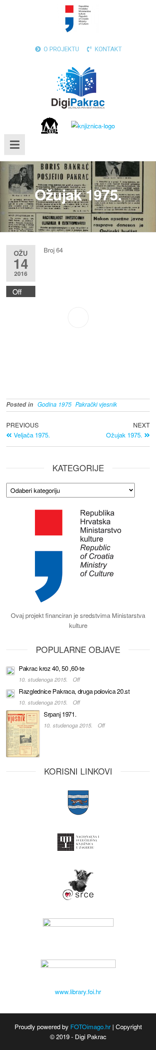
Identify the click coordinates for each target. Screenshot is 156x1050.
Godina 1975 (54, 404)
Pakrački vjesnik (96, 404)
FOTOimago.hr (90, 1026)
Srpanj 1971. (60, 714)
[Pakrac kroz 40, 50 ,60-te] (10, 669)
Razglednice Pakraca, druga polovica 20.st (74, 691)
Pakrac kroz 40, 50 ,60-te (51, 668)
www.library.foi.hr (78, 991)
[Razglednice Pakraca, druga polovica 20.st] (10, 692)
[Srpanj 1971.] (23, 732)
